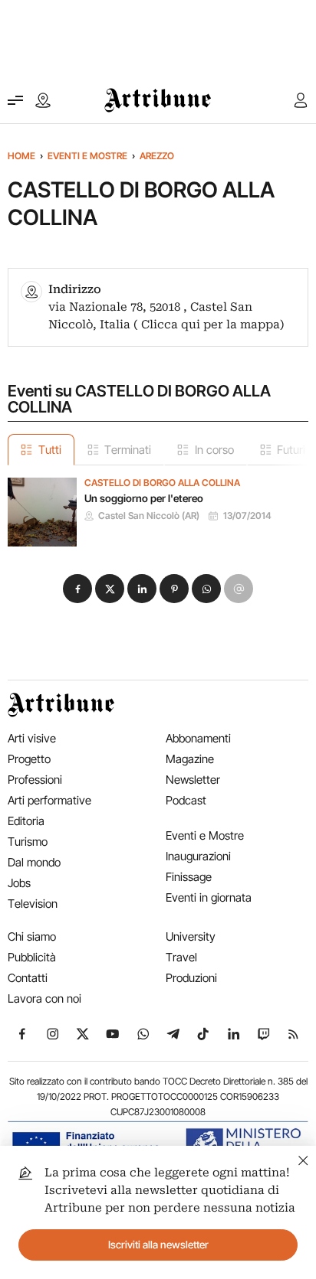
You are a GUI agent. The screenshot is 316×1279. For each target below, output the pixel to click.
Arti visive (32, 738)
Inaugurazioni (198, 856)
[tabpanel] (158, 506)
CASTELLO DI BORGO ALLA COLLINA (162, 483)
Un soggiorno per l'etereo (143, 498)
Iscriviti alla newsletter (158, 1244)
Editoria (26, 821)
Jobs (19, 883)
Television (33, 903)
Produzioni (191, 978)
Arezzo (157, 156)
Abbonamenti (198, 738)
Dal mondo (34, 862)
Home (21, 156)
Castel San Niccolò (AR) (148, 516)
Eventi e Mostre (87, 156)
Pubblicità (32, 957)
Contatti (28, 978)
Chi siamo (32, 936)
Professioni (35, 779)
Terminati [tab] (127, 449)
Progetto (29, 759)
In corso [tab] (214, 449)
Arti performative (49, 800)
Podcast (186, 800)
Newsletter (193, 779)
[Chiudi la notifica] (303, 1158)
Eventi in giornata (209, 897)
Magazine (190, 759)
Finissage (189, 877)
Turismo (28, 841)
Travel (181, 957)
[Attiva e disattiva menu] (15, 100)
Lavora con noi (44, 998)
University (191, 936)
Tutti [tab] (49, 449)
